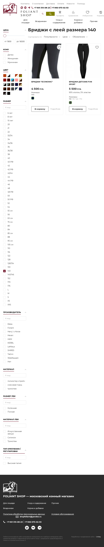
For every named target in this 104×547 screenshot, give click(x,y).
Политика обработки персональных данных (24, 514)
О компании (38, 4)
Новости (71, 4)
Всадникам (41, 21)
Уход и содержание (59, 21)
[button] (50, 14)
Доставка (50, 4)
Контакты (25, 4)
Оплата (60, 4)
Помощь (81, 4)
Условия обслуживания (62, 514)
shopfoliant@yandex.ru (30, 517)
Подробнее (55, 109)
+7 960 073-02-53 (60, 7)
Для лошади (25, 21)
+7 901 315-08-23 (42, 7)
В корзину (40, 109)
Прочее (93, 21)
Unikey (98, 537)
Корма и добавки (78, 21)
